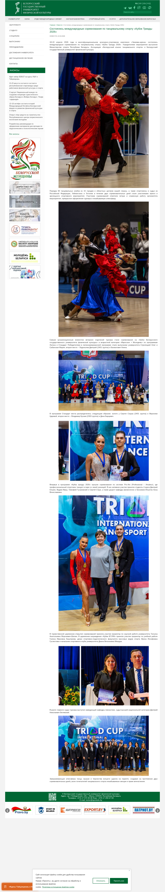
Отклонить (100, 881)
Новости (59, 25)
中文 (149, 3)
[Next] (143, 750)
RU (136, 3)
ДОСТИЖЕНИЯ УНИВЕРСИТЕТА (21, 53)
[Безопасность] (24, 201)
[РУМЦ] (24, 230)
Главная (52, 25)
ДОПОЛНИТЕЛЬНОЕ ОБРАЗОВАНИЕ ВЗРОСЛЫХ (137, 19)
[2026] (24, 159)
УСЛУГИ (112, 19)
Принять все (119, 881)
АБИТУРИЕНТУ (15, 25)
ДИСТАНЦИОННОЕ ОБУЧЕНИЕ (21, 58)
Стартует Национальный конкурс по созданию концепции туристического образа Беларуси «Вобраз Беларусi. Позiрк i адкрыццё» (26, 95)
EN (144, 3)
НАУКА (27, 19)
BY (140, 3)
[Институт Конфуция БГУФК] (24, 244)
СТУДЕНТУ (13, 30)
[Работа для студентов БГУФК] (24, 215)
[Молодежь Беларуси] (24, 258)
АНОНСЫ (14, 70)
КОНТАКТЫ (13, 64)
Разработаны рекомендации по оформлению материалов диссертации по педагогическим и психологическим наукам (26, 126)
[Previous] (64, 487)
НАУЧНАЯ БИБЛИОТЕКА (75, 19)
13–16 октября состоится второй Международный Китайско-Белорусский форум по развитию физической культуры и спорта (25, 107)
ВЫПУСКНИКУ (14, 42)
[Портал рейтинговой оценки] (24, 272)
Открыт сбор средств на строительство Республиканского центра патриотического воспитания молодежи (26, 117)
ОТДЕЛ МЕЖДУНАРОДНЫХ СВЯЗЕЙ (47, 19)
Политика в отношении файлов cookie (58, 887)
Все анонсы (14, 134)
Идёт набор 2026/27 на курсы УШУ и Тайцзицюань (23, 78)
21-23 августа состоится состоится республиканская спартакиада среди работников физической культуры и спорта (26, 85)
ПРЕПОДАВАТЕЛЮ (16, 47)
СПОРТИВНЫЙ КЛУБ (97, 19)
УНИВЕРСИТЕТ (14, 19)
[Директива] (24, 188)
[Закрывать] (129, 870)
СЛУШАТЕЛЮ (14, 36)
